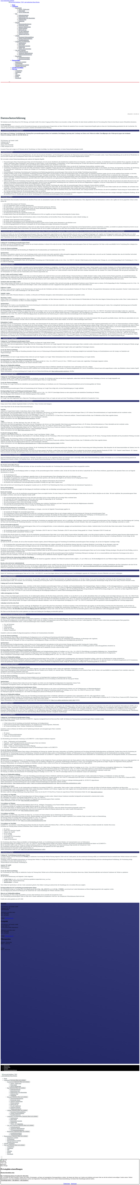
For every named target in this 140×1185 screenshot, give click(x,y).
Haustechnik (18, 8)
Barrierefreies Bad (23, 16)
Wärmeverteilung (22, 28)
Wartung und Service (23, 34)
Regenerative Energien (24, 45)
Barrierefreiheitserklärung (10, 1070)
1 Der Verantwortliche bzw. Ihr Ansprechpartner (12, 130)
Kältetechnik (21, 47)
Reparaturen (18, 56)
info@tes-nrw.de (9, 918)
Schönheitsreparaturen (24, 57)
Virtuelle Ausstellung (17, 67)
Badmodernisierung (23, 15)
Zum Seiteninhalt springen (7, 0)
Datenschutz (7, 1067)
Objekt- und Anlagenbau (24, 48)
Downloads (18, 78)
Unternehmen (18, 70)
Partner (17, 76)
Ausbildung (18, 72)
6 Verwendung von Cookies (7, 264)
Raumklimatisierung (23, 40)
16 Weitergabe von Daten (7, 703)
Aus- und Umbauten (20, 50)
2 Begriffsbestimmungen (7, 152)
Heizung (17, 22)
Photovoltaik (21, 10)
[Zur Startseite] (24, 2)
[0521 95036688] (1, 1060)
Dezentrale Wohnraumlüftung (26, 37)
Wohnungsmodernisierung (25, 54)
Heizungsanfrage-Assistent (22, 64)
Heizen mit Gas (22, 29)
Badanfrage (21, 21)
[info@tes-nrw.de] (1, 1061)
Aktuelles (17, 75)
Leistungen (15, 6)
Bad (16, 13)
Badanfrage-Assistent (20, 62)
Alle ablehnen (15, 1180)
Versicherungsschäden (24, 59)
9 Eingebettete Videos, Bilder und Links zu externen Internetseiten (16, 401)
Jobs (16, 73)
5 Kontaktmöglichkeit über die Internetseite (11, 239)
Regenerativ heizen (23, 25)
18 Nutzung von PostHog (7, 852)
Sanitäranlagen (22, 43)
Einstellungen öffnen (6, 1180)
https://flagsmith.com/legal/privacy (30, 800)
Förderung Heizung (23, 32)
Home (5, 1078)
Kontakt (6, 1068)
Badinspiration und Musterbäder (26, 18)
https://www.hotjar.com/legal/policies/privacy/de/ (33, 820)
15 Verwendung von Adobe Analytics (9, 664)
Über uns (14, 69)
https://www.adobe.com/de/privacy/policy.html (63, 700)
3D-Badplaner (19, 63)
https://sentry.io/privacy (6, 783)
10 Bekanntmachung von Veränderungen (10, 454)
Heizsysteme (21, 44)
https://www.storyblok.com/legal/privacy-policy (69, 783)
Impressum (6, 1065)
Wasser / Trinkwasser (23, 9)
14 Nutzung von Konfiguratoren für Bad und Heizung (13, 614)
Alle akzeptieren (24, 1180)
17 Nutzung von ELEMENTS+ (8, 714)
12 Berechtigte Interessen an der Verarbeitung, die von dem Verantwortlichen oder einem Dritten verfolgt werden (27, 570)
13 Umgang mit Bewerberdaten (8, 576)
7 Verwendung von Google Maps (9, 338)
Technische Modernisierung (25, 53)
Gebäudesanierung (23, 51)
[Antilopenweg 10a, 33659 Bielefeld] (1, 1063)
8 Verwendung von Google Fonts (9, 374)
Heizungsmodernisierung (24, 24)
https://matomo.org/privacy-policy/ (30, 810)
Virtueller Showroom (12, 1142)
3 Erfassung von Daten (6, 197)
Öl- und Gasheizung (23, 31)
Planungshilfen (16, 60)
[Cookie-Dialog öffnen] (1, 1157)
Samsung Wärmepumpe (24, 26)
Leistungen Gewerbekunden (22, 41)
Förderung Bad (22, 19)
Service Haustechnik (23, 12)
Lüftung (17, 35)
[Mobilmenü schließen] (1, 1076)
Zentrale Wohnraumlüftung (25, 38)
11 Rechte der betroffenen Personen (9, 462)
